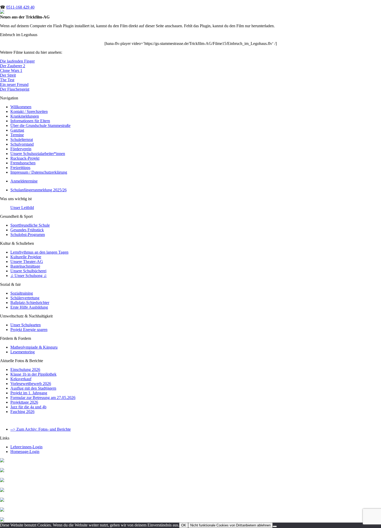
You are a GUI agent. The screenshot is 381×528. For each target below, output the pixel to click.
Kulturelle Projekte (25, 257)
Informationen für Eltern (30, 121)
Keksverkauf (20, 379)
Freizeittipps (20, 167)
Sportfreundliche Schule (30, 225)
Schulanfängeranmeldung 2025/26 (38, 190)
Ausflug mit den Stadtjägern (33, 388)
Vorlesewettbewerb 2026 (30, 383)
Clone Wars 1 (11, 70)
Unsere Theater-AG (26, 261)
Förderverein (20, 149)
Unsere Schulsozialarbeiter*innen (37, 153)
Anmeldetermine (24, 181)
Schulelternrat (21, 139)
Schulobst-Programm (27, 234)
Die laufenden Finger (17, 61)
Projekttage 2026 (24, 402)
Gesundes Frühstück (27, 230)
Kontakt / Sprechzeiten (29, 111)
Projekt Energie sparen (28, 329)
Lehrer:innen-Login (26, 447)
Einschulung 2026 (25, 369)
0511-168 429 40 (20, 7)
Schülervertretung (24, 298)
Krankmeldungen (24, 116)
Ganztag (17, 130)
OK (183, 525)
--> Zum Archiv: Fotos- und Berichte (40, 429)
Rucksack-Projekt (24, 158)
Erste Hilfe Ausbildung (29, 307)
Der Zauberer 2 (12, 66)
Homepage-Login (24, 451)
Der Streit (8, 75)
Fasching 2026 (22, 411)
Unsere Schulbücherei (28, 271)
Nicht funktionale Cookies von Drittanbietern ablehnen (230, 525)
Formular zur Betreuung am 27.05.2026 (42, 397)
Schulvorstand (22, 144)
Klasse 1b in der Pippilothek (33, 374)
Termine (17, 135)
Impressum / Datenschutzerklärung (38, 172)
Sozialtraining (21, 293)
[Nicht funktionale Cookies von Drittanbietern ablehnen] (275, 526)
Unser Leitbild (22, 207)
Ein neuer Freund (14, 84)
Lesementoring (22, 352)
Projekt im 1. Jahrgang (28, 393)
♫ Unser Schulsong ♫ (28, 275)
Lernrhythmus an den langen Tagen (39, 252)
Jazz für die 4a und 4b (28, 407)
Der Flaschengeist (14, 89)
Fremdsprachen (23, 163)
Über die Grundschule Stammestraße (40, 125)
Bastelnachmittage (25, 266)
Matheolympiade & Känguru (34, 347)
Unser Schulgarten (25, 325)
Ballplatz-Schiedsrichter (29, 302)
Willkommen (20, 107)
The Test (7, 80)
